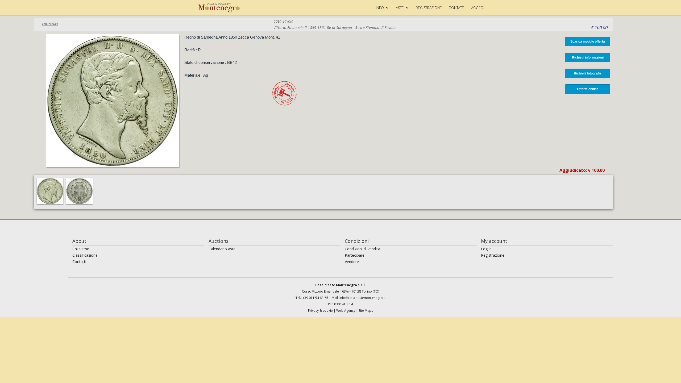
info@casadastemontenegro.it (362, 297)
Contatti (79, 261)
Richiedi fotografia (587, 73)
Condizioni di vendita (362, 248)
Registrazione (492, 255)
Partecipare (354, 255)
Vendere (352, 261)
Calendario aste (222, 248)
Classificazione (85, 255)
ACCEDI (477, 8)
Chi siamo (80, 248)
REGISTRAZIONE (429, 8)
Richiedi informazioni (588, 57)
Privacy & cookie (321, 310)
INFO (380, 8)
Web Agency (346, 310)
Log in (486, 248)
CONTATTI (456, 8)
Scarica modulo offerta (587, 41)
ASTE (400, 8)
